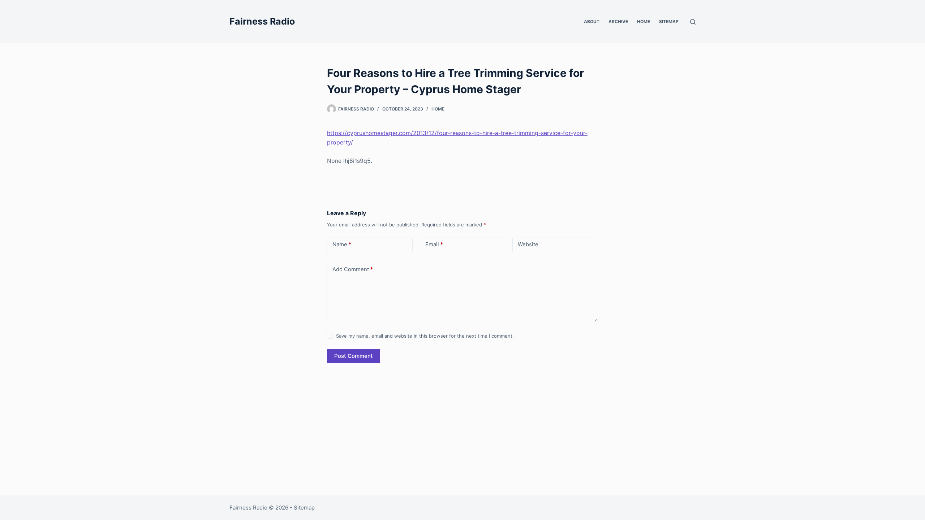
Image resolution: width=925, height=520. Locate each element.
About (591, 21)
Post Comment (353, 355)
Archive (618, 21)
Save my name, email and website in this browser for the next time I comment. (425, 336)
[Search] (693, 22)
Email (434, 244)
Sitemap (669, 21)
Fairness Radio (262, 21)
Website (528, 244)
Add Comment (352, 269)
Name (341, 244)
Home (643, 21)
